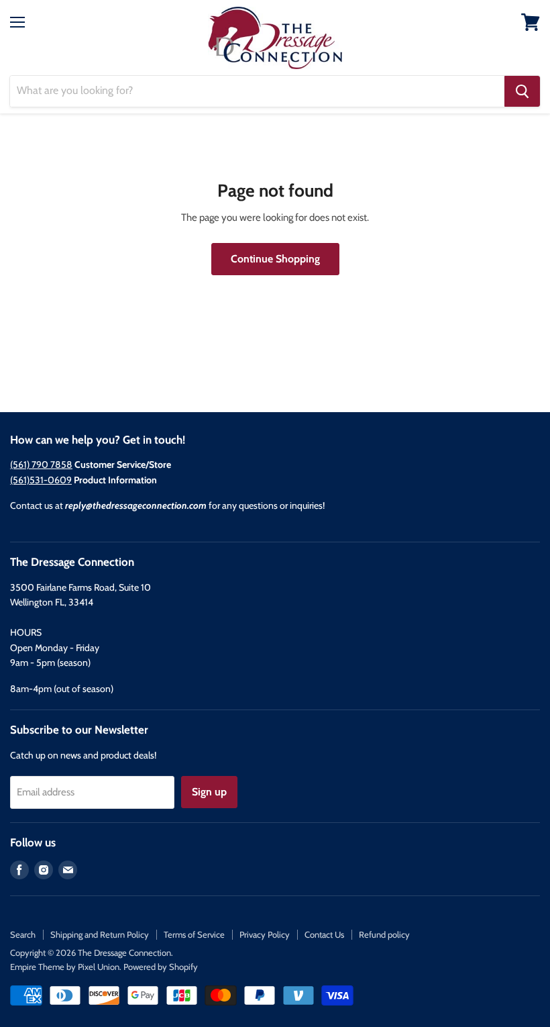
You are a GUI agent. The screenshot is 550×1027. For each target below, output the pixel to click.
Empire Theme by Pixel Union (64, 966)
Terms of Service (194, 934)
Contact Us (324, 934)
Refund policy (384, 934)
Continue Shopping (275, 258)
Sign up (209, 791)
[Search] (522, 91)
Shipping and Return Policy (99, 934)
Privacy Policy (264, 934)
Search (23, 934)
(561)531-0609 (41, 480)
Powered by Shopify (160, 966)
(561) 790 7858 (41, 464)
